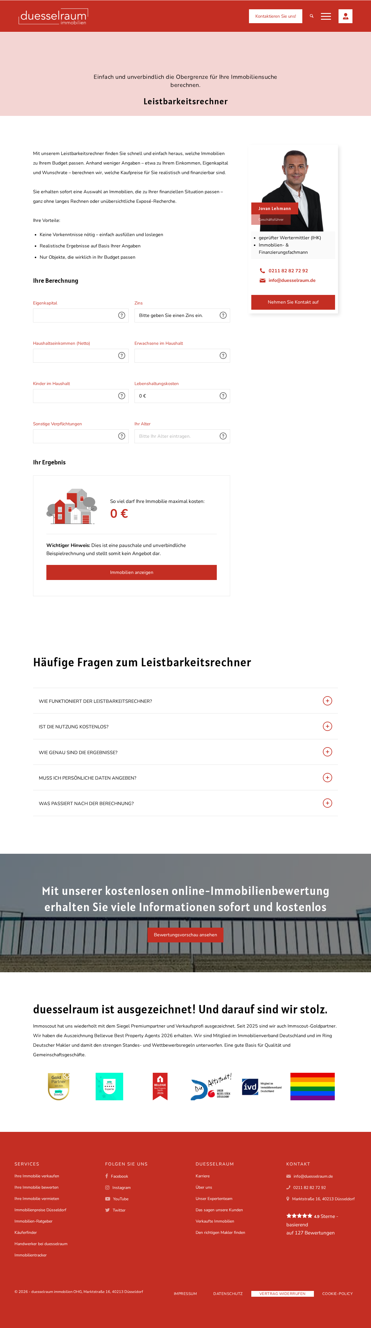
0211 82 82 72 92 (288, 271)
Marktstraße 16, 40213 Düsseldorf (323, 1199)
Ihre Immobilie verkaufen (36, 1176)
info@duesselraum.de (292, 280)
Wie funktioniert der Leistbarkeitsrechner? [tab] (95, 701)
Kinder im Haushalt (51, 383)
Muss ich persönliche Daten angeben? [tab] (87, 778)
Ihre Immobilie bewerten (36, 1187)
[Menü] (326, 16)
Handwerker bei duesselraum (41, 1244)
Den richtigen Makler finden (220, 1232)
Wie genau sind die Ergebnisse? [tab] (78, 752)
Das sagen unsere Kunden (219, 1210)
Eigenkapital (45, 303)
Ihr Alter (142, 424)
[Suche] (311, 16)
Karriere (203, 1176)
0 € (119, 512)
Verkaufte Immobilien (215, 1221)
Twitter (119, 1210)
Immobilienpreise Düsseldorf (40, 1210)
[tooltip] (121, 315)
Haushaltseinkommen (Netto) (61, 343)
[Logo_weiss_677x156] (53, 16)
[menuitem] (275, 16)
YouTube (120, 1199)
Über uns (204, 1187)
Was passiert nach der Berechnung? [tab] (86, 803)
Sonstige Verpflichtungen (57, 424)
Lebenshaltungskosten (156, 383)
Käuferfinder (25, 1232)
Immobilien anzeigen (131, 572)
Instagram (121, 1187)
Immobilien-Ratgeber (33, 1221)
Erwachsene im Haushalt (158, 343)
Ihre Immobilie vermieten (36, 1198)
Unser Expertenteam (214, 1198)
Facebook (119, 1176)
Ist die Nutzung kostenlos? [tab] (73, 727)
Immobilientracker (30, 1255)
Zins (138, 303)
